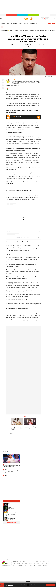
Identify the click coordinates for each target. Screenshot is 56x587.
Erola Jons (12, 30)
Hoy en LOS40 (26, 23)
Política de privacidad (18, 559)
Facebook (3, 80)
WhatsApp (3, 85)
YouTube (26, 547)
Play (28, 584)
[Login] (54, 19)
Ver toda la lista (11, 522)
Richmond (15, 565)
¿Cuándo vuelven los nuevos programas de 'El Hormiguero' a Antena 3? (11, 466)
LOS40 (8, 14)
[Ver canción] (6, 504)
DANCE (30, 14)
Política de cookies (25, 559)
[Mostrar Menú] (1, 19)
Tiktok (23, 547)
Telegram (3, 88)
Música (8, 23)
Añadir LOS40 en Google (13, 89)
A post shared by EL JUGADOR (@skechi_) (23, 237)
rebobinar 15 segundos (24, 585)
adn (43, 562)
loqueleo (39, 565)
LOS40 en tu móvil (41, 559)
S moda (35, 565)
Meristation (44, 565)
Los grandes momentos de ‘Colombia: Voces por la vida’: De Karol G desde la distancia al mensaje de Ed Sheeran (10, 477)
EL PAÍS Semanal (38, 563)
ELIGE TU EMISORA (50, 584)
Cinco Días (30, 563)
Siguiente (34, 585)
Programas (15, 23)
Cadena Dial (34, 563)
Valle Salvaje (31, 30)
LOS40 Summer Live (33, 23)
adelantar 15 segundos (31, 585)
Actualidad (8, 33)
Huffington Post (17, 563)
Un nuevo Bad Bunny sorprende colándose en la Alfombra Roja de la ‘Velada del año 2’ (30, 427)
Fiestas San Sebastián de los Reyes (21, 30)
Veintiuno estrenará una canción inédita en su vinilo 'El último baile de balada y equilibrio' (11, 471)
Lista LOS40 (3, 23)
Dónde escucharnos (48, 559)
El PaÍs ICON (30, 565)
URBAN (41, 14)
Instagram (21, 547)
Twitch (32, 547)
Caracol (47, 562)
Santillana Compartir (31, 562)
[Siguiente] (54, 30)
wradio (26, 563)
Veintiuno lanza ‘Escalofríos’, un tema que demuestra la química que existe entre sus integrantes (16, 428)
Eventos (20, 23)
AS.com (39, 562)
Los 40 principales (21, 562)
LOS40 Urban (3, 33)
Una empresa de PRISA (6, 562)
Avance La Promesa (39, 30)
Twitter (3, 83)
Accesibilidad (11, 559)
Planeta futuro (42, 563)
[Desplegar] (28, 581)
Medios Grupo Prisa (6, 565)
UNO (23, 563)
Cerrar (54, 27)
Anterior (22, 585)
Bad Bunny (52, 30)
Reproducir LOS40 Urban (38, 117)
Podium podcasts (25, 565)
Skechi (7, 323)
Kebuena (46, 563)
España (50, 18)
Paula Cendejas (15, 271)
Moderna (20, 565)
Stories (34, 547)
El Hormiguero (46, 30)
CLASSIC (19, 14)
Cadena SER (36, 562)
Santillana (26, 562)
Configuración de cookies (33, 559)
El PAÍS (15, 562)
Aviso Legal (6, 559)
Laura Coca (14, 79)
